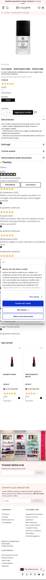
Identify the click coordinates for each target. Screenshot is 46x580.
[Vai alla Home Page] (1, 13)
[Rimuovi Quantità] (4, 112)
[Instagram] (34, 574)
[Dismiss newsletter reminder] (41, 569)
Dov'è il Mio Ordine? (33, 525)
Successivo (31, 185)
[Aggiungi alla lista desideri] (35, 112)
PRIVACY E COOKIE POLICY (10, 541)
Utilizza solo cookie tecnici (23, 316)
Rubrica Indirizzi (7, 558)
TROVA (39, 473)
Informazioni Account (10, 555)
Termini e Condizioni (33, 531)
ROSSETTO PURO (9, 374)
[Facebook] (22, 574)
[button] (23, 119)
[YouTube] (39, 574)
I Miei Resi (5, 566)
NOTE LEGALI (6, 544)
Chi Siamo (5, 514)
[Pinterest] (30, 574)
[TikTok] (43, 574)
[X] (26, 574)
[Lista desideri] (39, 7)
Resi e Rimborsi (31, 522)
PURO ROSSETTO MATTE (31, 375)
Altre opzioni (34, 297)
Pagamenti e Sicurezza (34, 514)
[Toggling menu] (3, 7)
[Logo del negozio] (23, 7)
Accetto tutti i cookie (23, 303)
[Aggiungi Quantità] (10, 112)
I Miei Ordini (6, 560)
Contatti (5, 517)
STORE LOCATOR (7, 546)
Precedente (10, 185)
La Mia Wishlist (7, 563)
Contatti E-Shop (32, 528)
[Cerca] (7, 7)
